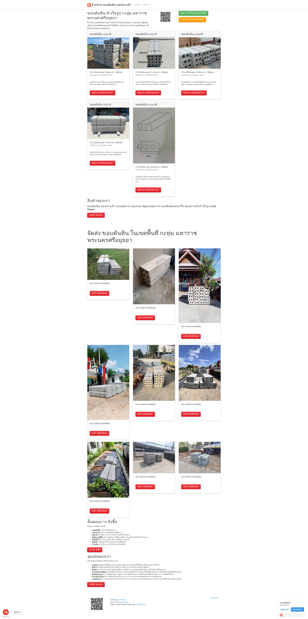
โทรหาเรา (146, 5)
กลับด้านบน (214, 598)
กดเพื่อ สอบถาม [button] (96, 215)
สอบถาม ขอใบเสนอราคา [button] (102, 93)
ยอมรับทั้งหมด (297, 609)
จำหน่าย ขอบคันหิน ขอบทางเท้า (111, 4)
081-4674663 (123, 602)
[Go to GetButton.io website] (6, 616)
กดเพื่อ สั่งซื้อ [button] (94, 550)
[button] (165, 17)
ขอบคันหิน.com (140, 604)
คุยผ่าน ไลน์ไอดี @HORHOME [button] (193, 13)
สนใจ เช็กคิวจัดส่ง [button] (99, 293)
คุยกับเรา (137, 5)
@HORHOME (120, 600)
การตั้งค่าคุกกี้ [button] (284, 609)
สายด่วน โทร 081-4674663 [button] (192, 19)
